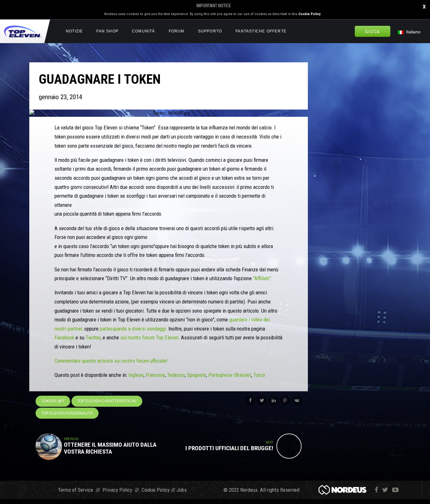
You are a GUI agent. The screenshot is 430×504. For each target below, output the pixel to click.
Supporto (210, 31)
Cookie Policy (309, 14)
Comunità (143, 31)
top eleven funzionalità (67, 413)
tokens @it (53, 401)
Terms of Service (75, 490)
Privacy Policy (117, 490)
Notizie (74, 31)
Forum (176, 31)
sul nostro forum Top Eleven (149, 337)
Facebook (64, 337)
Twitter (93, 337)
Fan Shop (107, 31)
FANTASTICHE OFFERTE (260, 31)
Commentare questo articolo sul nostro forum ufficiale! (110, 361)
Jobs (182, 490)
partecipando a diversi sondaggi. (133, 329)
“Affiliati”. (262, 278)
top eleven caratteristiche (107, 401)
